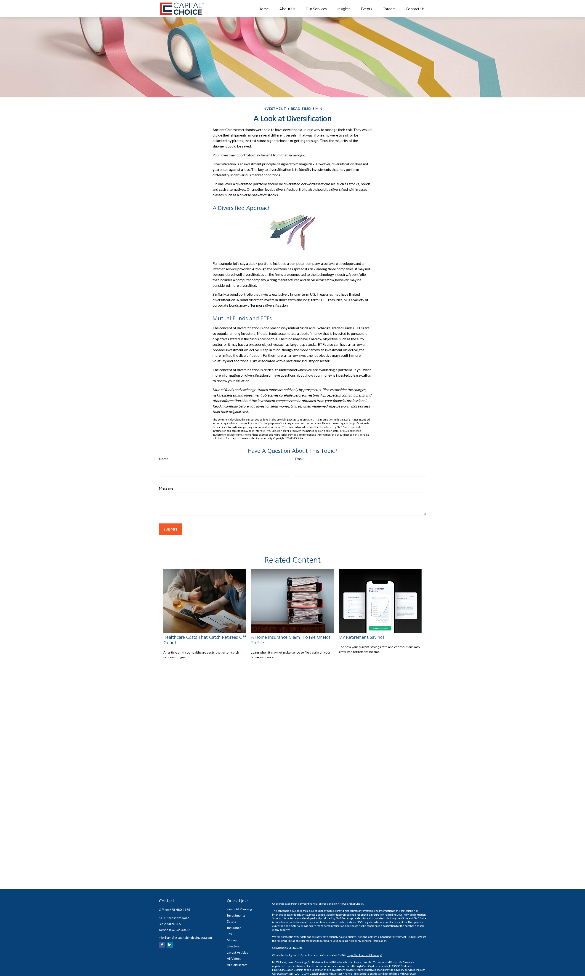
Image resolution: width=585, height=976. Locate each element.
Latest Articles (237, 952)
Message (166, 488)
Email (299, 458)
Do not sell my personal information (365, 940)
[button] (264, 8)
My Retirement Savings (362, 637)
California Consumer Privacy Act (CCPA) (391, 936)
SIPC (282, 969)
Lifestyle (233, 946)
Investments (236, 915)
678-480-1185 (180, 910)
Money (232, 940)
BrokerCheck (355, 903)
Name (163, 458)
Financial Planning (239, 909)
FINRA (275, 969)
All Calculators (237, 965)
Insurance (234, 928)
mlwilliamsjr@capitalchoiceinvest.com (185, 937)
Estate (232, 921)
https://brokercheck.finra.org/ (364, 955)
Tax (229, 934)
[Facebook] (162, 945)
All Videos (234, 958)
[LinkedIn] (170, 945)
